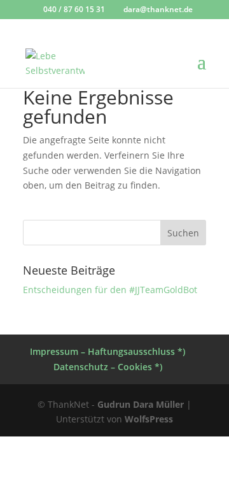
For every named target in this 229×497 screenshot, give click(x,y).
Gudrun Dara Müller (140, 404)
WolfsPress (149, 419)
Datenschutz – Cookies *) (107, 367)
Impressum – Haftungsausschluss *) (107, 351)
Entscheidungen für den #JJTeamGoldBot (110, 290)
